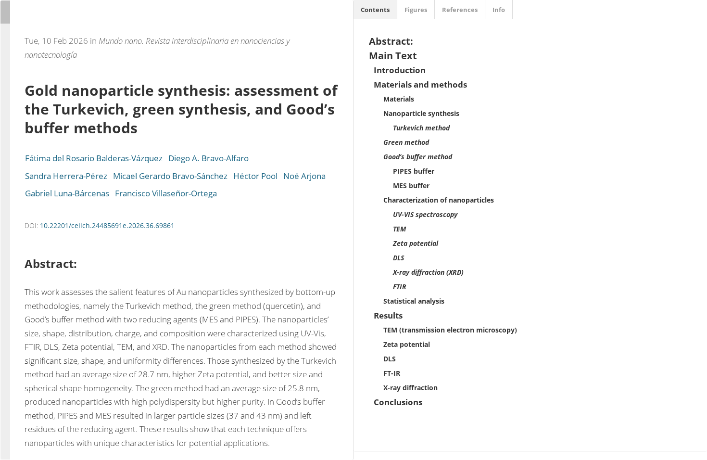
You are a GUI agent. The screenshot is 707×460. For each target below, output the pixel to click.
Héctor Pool (255, 175)
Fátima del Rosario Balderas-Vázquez (94, 158)
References (460, 9)
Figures (415, 9)
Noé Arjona (304, 175)
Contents (375, 9)
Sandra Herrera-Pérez (66, 175)
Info (498, 9)
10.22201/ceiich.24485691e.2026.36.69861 (107, 225)
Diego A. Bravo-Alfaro (208, 158)
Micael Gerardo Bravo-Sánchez (170, 175)
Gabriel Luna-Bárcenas (67, 193)
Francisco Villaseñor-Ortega (166, 193)
